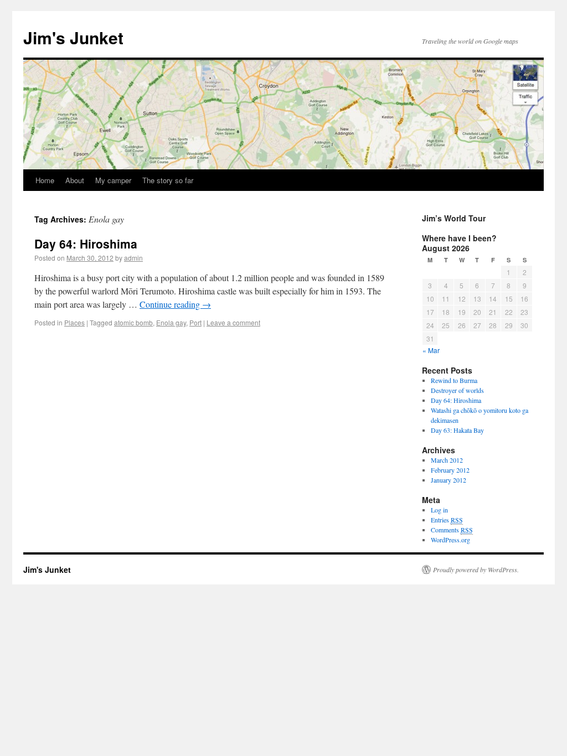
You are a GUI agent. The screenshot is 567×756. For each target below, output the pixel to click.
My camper (113, 180)
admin (133, 257)
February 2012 (450, 469)
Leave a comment (233, 322)
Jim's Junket (73, 37)
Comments (452, 529)
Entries (447, 519)
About (74, 180)
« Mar (431, 350)
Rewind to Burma (454, 380)
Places (74, 322)
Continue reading (175, 304)
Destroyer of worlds (457, 390)
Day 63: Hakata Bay (457, 430)
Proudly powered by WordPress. (476, 569)
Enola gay (171, 322)
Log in (439, 509)
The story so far (167, 180)
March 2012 (447, 459)
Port (195, 322)
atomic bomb (133, 322)
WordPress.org (450, 539)
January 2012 (448, 479)
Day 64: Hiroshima (85, 243)
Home (44, 180)
